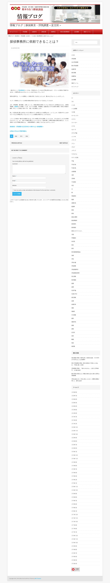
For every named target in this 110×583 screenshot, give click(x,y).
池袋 (73, 255)
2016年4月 (74, 563)
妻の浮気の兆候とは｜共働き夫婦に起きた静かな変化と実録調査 (86, 374)
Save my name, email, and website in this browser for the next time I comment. (34, 190)
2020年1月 (74, 451)
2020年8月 (74, 441)
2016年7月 (74, 553)
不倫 (73, 161)
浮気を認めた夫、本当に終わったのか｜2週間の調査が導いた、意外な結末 (85, 379)
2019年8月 (74, 465)
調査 (73, 329)
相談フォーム (87, 31)
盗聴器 (16, 106)
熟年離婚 (74, 280)
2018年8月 (74, 497)
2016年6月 (74, 556)
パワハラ (74, 140)
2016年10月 (75, 542)
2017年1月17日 (15, 48)
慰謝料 (73, 206)
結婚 (73, 301)
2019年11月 (75, 458)
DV (72, 98)
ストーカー (74, 122)
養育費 (73, 346)
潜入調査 (74, 276)
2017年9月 (74, 525)
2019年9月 (74, 462)
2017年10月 (75, 521)
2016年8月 (74, 549)
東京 (73, 245)
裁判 (73, 318)
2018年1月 (74, 511)
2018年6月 (74, 504)
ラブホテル (74, 154)
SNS (73, 101)
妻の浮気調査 (75, 65)
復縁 (73, 199)
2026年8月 (74, 392)
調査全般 (44, 31)
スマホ (73, 126)
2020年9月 (74, 437)
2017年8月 (74, 528)
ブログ (73, 147)
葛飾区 (73, 311)
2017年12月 (75, 514)
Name (14, 176)
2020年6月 (74, 448)
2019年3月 (74, 476)
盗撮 (73, 283)
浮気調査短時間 (75, 273)
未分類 (73, 241)
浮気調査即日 (75, 269)
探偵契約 (74, 224)
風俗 (73, 343)
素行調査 (74, 72)
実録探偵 (74, 196)
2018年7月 (74, 500)
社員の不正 (74, 294)
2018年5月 (74, 507)
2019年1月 (74, 483)
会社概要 (76, 31)
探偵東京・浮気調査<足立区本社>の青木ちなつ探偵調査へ (27, 126)
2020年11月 (75, 430)
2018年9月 (74, 493)
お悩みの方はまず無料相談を (18, 131)
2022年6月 (74, 413)
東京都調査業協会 (76, 252)
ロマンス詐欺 (75, 157)
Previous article (17, 143)
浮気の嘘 (74, 262)
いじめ (73, 105)
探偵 (27, 136)
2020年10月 (75, 434)
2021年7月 (74, 416)
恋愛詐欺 (74, 203)
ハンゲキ (74, 136)
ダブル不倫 (74, 133)
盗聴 (73, 287)
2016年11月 (75, 539)
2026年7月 (74, 395)
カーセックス (75, 115)
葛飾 (73, 308)
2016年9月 (74, 546)
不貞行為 (74, 168)
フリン (73, 143)
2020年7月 (74, 444)
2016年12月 (75, 535)
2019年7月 (74, 469)
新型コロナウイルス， (77, 231)
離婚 (73, 339)
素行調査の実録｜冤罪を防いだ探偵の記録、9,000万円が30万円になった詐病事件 (85, 358)
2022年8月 (74, 409)
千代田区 (74, 182)
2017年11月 (75, 518)
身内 (73, 336)
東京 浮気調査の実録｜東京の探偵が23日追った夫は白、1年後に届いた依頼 (85, 364)
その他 (73, 112)
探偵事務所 (22, 90)
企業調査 (74, 171)
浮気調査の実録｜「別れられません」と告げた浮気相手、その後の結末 (85, 369)
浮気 (73, 259)
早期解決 (74, 238)
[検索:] (86, 42)
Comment (15, 164)
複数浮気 (74, 322)
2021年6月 (74, 420)
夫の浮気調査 (75, 62)
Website (14, 185)
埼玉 (73, 185)
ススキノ (74, 119)
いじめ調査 (74, 108)
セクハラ (74, 129)
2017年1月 (74, 532)
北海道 (73, 178)
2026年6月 (74, 399)
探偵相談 (74, 227)
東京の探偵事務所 (64, 31)
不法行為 (74, 164)
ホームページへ (14, 31)
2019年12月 (75, 455)
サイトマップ (75, 86)
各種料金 (53, 31)
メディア (74, 150)
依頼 (16, 136)
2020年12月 (75, 427)
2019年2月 (74, 479)
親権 (73, 325)
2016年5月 (74, 560)
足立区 (73, 332)
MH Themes (38, 578)
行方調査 (74, 315)
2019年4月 (74, 472)
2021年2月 (74, 423)
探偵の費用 (74, 217)
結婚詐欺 (34, 31)
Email (13, 180)
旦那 (73, 234)
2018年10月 (75, 490)
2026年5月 (74, 402)
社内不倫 (74, 290)
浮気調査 (25, 31)
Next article (64, 143)
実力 (21, 136)
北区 (73, 175)
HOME (73, 55)
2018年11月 (75, 486)
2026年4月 (74, 406)
